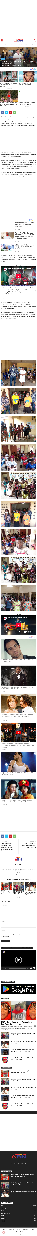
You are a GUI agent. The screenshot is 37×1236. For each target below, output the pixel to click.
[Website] (22, 1163)
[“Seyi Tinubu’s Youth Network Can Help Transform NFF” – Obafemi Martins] (5, 1052)
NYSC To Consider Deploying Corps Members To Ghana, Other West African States (7, 847)
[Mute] (31, 968)
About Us (5, 1229)
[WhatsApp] (14, 112)
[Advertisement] (18, 19)
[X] (6, 112)
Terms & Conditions (18, 1231)
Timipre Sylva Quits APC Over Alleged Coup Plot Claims (30, 893)
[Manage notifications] (3, 1232)
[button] (18, 960)
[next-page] (19, 897)
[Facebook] (2, 112)
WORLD (3, 1221)
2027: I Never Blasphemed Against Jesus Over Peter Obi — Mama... (16, 1023)
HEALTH (6, 44)
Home (2, 44)
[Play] (3, 968)
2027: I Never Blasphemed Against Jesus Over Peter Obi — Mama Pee (6, 892)
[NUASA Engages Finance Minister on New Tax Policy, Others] (18, 886)
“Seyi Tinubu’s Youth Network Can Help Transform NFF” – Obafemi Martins (22, 1050)
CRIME (2, 1216)
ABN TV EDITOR (5, 65)
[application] (18, 960)
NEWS (2, 1205)
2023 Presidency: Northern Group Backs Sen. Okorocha (29, 845)
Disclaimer (32, 1229)
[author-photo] (18, 859)
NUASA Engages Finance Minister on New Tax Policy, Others (18, 892)
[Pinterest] (10, 112)
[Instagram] (15, 1163)
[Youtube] (21, 875)
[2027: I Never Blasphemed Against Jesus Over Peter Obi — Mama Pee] (6, 886)
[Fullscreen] (34, 968)
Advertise (18, 1229)
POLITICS (3, 1208)
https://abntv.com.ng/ (18, 866)
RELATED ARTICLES (12, 879)
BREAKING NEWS (5, 1213)
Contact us (11, 1229)
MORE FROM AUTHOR (24, 879)
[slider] (17, 968)
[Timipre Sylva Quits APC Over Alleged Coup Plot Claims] (30, 886)
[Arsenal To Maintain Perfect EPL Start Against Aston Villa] (5, 1060)
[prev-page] (17, 897)
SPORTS (3, 1218)
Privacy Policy (25, 1229)
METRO (3, 1210)
